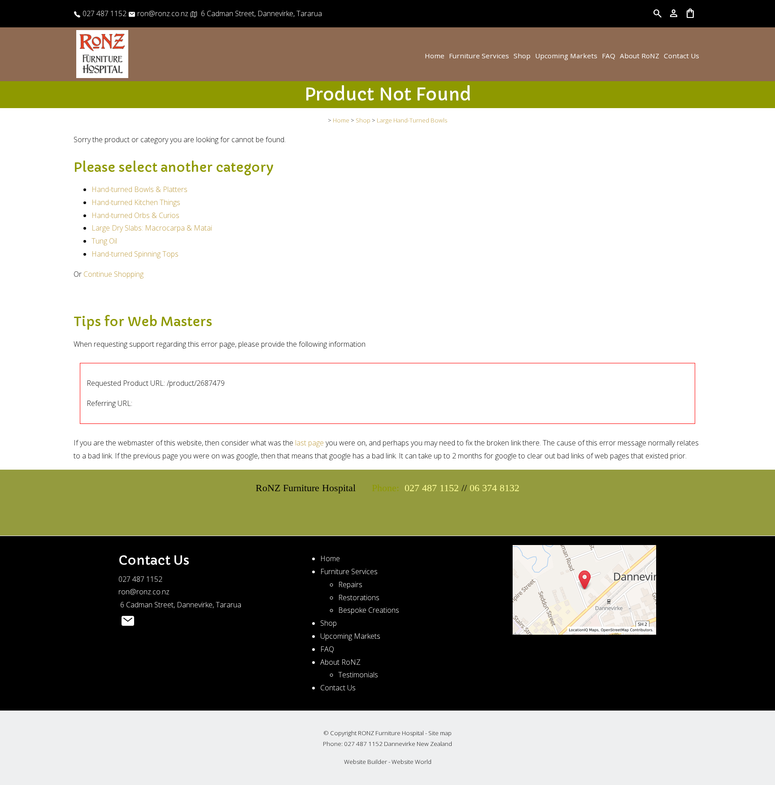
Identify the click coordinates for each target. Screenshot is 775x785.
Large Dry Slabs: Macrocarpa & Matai (151, 228)
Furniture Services (479, 55)
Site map (440, 733)
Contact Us (681, 55)
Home (434, 55)
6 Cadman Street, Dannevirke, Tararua (259, 13)
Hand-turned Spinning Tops (135, 254)
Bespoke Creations (368, 610)
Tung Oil (104, 241)
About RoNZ (639, 55)
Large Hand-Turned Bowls (412, 120)
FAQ (608, 55)
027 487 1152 (103, 13)
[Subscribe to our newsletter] (127, 623)
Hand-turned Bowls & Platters (139, 189)
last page (309, 443)
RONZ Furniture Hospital (391, 733)
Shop (522, 55)
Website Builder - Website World (387, 762)
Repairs (350, 584)
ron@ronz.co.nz (161, 13)
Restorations (358, 597)
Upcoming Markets (566, 55)
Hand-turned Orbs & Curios (135, 215)
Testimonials (358, 675)
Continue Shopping (113, 274)
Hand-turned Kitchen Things (135, 202)
